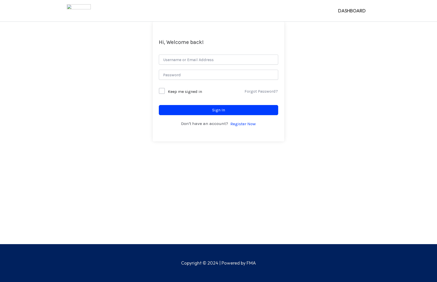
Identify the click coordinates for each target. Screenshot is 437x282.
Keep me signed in (185, 91)
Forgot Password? (261, 91)
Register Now (243, 123)
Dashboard (352, 11)
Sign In (218, 110)
